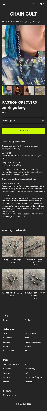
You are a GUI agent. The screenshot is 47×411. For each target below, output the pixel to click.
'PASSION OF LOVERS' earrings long (16, 21)
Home (5, 320)
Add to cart (23, 130)
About (27, 364)
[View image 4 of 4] (40, 91)
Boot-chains (8, 351)
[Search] (33, 4)
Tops (5, 333)
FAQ (26, 373)
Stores (6, 382)
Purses (27, 351)
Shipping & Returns (11, 364)
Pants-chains (30, 333)
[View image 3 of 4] (29, 91)
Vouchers (7, 369)
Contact (28, 382)
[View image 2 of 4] (18, 91)
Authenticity (30, 369)
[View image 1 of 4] (7, 91)
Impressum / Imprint (33, 377)
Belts (27, 338)
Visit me (6, 377)
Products (28, 320)
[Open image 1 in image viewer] (23, 55)
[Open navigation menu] (4, 4)
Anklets (28, 346)
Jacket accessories (33, 342)
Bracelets (7, 346)
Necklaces (7, 338)
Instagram (11, 395)
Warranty (7, 373)
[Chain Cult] (23, 14)
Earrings (36, 21)
